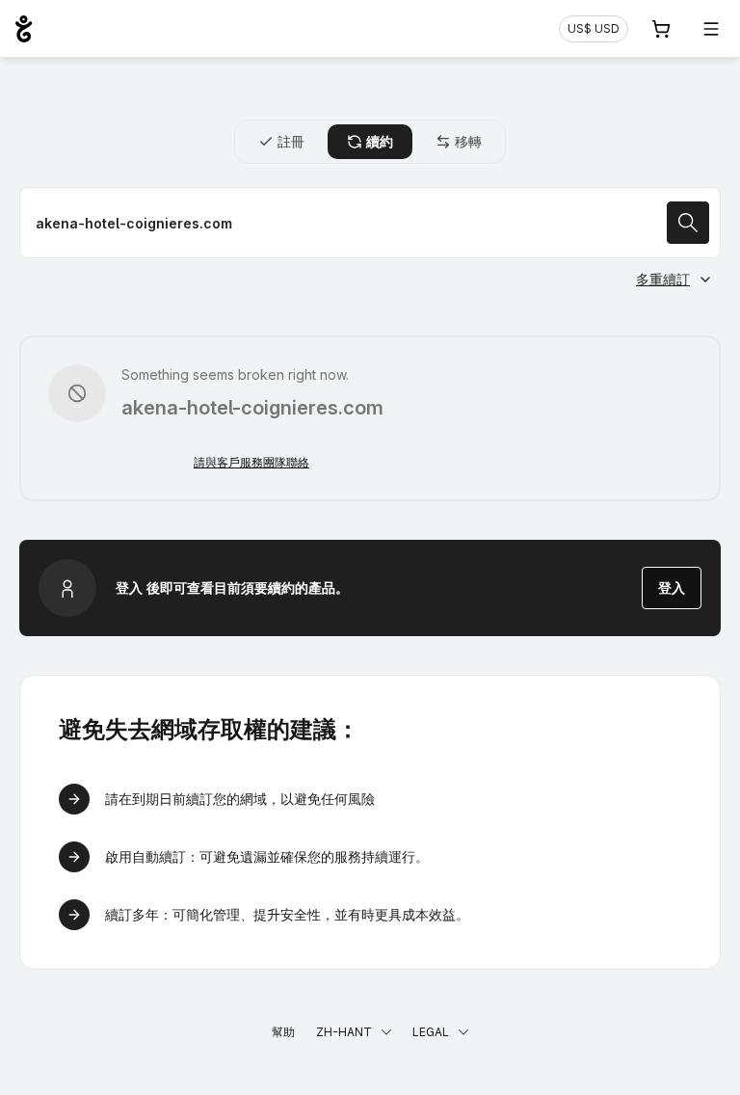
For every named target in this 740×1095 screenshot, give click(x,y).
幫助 (283, 1032)
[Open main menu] (711, 29)
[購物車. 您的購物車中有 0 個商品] (661, 29)
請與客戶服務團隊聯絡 (251, 462)
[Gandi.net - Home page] (24, 29)
